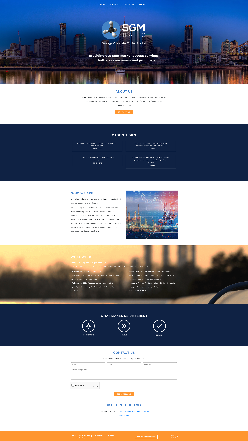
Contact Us (124, 112)
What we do (129, 4)
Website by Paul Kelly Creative (81, 438)
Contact (142, 4)
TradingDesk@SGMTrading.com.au (134, 411)
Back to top (124, 416)
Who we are (115, 4)
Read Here (97, 148)
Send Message (124, 394)
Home (102, 4)
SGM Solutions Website (146, 437)
